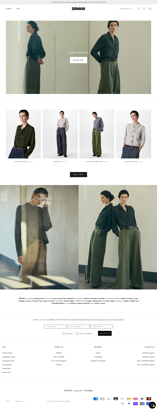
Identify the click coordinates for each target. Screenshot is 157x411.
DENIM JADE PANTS (58, 161)
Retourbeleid (6, 368)
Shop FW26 (78, 174)
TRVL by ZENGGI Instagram (146, 361)
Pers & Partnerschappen (58, 361)
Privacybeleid (98, 357)
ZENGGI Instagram (149, 353)
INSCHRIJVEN (104, 333)
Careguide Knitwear (8, 361)
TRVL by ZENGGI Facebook (146, 365)
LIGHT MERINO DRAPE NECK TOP (21, 161)
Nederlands (19, 401)
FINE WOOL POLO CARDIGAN (131, 161)
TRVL (18, 8)
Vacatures (59, 365)
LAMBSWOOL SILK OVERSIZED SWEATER (94, 161)
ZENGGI (9, 8)
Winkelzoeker (6, 372)
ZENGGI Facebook (149, 357)
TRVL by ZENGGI (58, 357)
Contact (98, 353)
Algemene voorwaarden (98, 361)
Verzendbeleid (7, 365)
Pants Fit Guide (7, 353)
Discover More (78, 60)
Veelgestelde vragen (8, 357)
